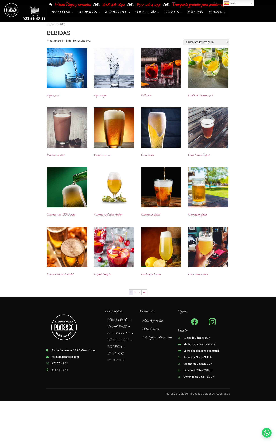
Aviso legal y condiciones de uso (157, 337)
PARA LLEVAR (59, 12)
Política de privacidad (152, 321)
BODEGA (171, 12)
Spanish (232, 3)
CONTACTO (216, 12)
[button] (61, 12)
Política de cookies (150, 329)
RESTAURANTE (116, 12)
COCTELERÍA (146, 12)
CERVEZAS (195, 12)
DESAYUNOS (87, 12)
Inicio (50, 24)
